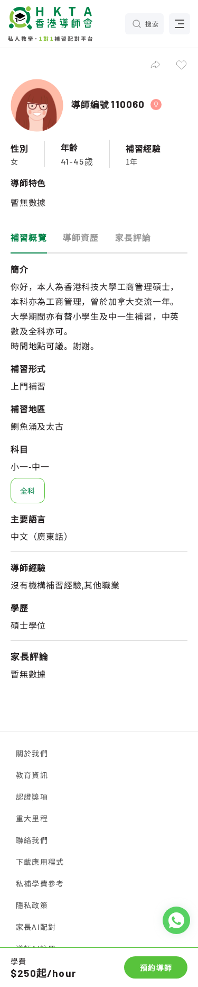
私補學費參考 (40, 883)
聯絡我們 (32, 840)
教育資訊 (32, 774)
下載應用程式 (40, 861)
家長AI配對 (36, 926)
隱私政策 (32, 905)
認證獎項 (32, 796)
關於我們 (32, 753)
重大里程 (32, 818)
